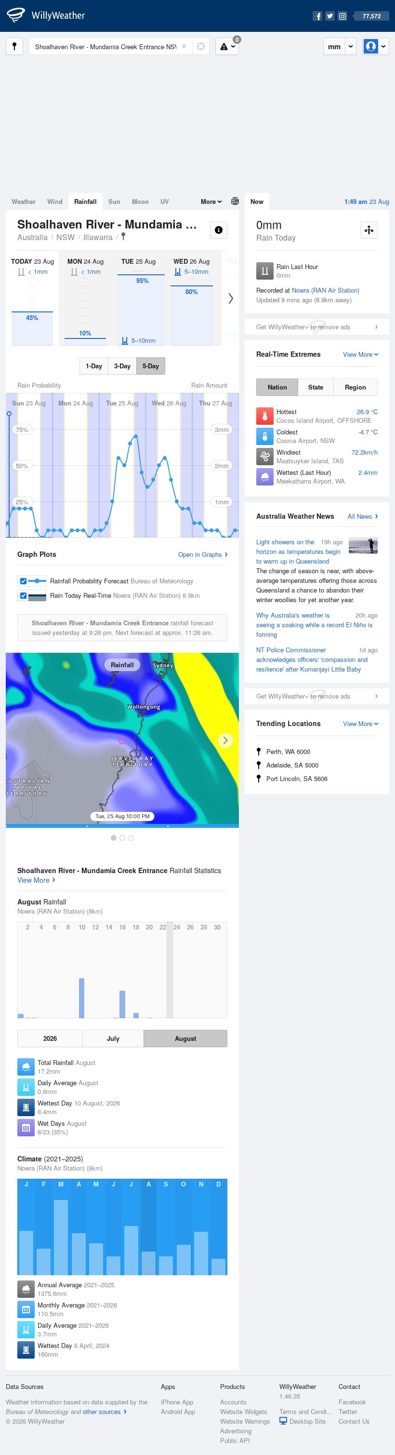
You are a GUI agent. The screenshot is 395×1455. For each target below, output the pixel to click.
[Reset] (184, 46)
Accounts (233, 1401)
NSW (65, 236)
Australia (32, 236)
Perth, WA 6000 (288, 751)
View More (33, 880)
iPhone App (177, 1401)
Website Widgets (243, 1411)
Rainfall (85, 201)
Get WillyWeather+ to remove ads (303, 326)
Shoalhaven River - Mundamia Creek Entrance (123, 236)
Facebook (352, 1401)
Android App (178, 1411)
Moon (140, 201)
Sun (114, 201)
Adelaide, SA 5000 (292, 764)
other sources (102, 1411)
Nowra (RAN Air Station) (325, 290)
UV (164, 201)
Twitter (348, 1411)
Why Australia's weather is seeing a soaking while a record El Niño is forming (317, 624)
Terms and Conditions (306, 1411)
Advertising (235, 1430)
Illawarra (98, 236)
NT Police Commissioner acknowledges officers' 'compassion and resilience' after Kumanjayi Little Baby (317, 659)
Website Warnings (245, 1421)
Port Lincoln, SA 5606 (297, 778)
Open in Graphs (200, 554)
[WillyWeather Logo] (51, 16)
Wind (55, 201)
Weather (24, 201)
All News (360, 516)
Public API (235, 1440)
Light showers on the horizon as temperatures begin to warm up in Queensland (316, 570)
